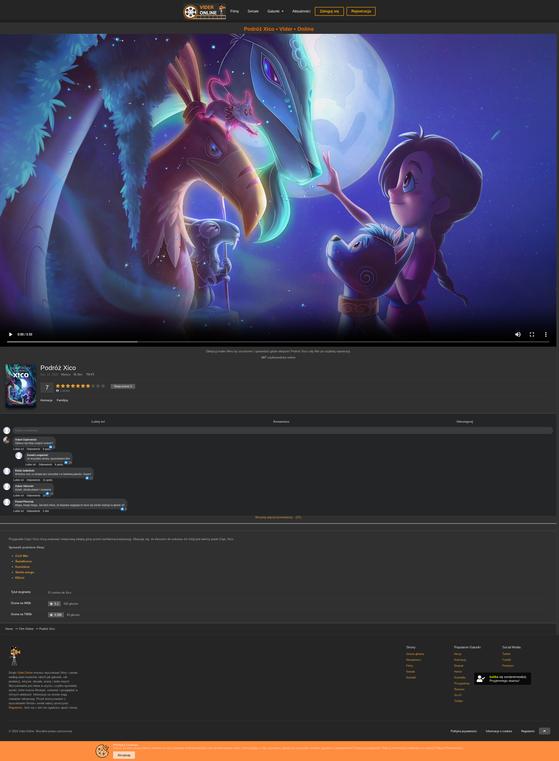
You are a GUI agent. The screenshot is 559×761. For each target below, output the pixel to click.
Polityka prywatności (464, 731)
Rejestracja (361, 11)
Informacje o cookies (499, 731)
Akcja (457, 654)
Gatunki (273, 11)
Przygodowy (462, 683)
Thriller (458, 701)
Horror (458, 671)
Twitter (506, 654)
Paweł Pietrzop (24, 501)
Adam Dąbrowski (25, 439)
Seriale (253, 11)
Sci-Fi (458, 695)
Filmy (234, 11)
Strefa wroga (24, 572)
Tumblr (506, 659)
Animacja (46, 400)
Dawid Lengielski (37, 455)
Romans (459, 689)
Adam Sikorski (24, 486)
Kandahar (22, 566)
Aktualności (301, 11)
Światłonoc (23, 561)
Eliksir (19, 577)
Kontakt (411, 677)
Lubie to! (18, 449)
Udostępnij (465, 421)
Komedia (459, 677)
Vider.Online (25, 672)
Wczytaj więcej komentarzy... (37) (278, 517)
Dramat (458, 665)
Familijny (62, 400)
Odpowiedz (33, 449)
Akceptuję (124, 755)
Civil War (21, 556)
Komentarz (281, 421)
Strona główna (415, 654)
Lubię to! (98, 421)
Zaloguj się (329, 11)
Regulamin (15, 707)
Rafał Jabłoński (24, 470)
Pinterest (508, 665)
